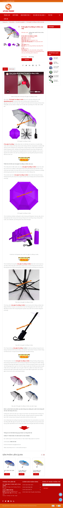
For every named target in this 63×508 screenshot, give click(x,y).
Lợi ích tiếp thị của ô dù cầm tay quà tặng (56, 67)
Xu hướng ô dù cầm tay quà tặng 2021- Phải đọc (56, 76)
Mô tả (5, 69)
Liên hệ (27, 59)
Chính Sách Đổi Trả (27, 489)
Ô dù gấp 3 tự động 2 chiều (16, 99)
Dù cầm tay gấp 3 (21, 22)
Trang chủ (5, 22)
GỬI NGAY (46, 488)
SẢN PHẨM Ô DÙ (25, 15)
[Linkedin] (29, 65)
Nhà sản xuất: (24, 32)
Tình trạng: (24, 56)
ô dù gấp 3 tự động (18, 348)
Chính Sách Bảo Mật (27, 487)
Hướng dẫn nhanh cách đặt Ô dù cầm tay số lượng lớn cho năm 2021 (56, 63)
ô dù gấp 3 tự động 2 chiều (29, 166)
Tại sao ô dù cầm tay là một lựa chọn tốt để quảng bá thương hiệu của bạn (56, 81)
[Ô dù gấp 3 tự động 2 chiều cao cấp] (23, 65)
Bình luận (11, 69)
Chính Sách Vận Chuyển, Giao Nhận (31, 492)
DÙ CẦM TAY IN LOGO (39, 15)
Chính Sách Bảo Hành (27, 484)
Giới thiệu (15, 15)
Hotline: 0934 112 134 (10, 1)
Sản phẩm (12, 22)
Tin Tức (50, 15)
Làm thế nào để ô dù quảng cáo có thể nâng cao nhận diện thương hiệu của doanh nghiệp (56, 58)
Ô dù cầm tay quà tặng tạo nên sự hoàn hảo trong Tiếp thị (56, 72)
